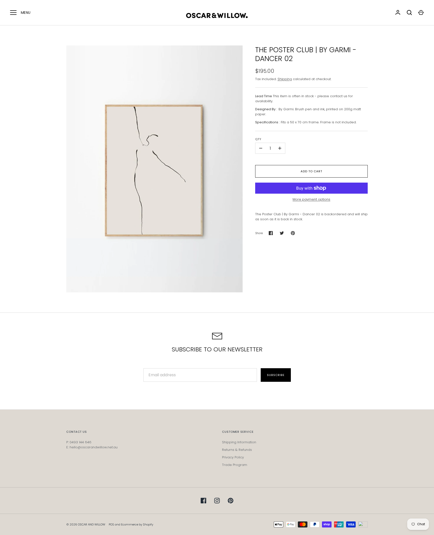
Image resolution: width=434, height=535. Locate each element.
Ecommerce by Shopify (137, 524)
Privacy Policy (233, 457)
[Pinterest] (230, 500)
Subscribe (275, 375)
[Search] (409, 12)
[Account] (397, 12)
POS (111, 524)
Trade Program (234, 464)
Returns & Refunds (237, 449)
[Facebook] (203, 500)
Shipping (285, 79)
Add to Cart (311, 171)
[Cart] (420, 12)
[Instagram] (217, 500)
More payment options (311, 199)
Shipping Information (239, 442)
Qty (258, 139)
